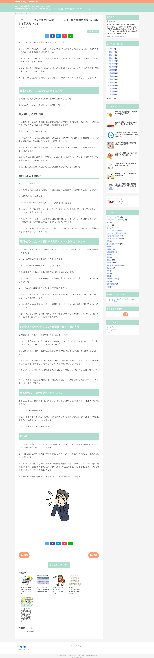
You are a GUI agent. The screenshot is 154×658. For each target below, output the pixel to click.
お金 (108, 222)
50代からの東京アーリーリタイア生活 (32, 6)
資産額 (109, 260)
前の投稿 (93, 555)
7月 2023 (111, 76)
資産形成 (110, 262)
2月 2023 (111, 91)
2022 (111, 98)
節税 (108, 276)
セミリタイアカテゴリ (59, 565)
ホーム (109, 332)
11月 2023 (112, 64)
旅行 (108, 287)
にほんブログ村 (23, 649)
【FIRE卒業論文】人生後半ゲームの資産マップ (126, 144)
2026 (111, 49)
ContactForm (33, 2)
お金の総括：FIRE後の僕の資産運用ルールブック (126, 164)
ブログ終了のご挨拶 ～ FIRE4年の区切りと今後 (126, 113)
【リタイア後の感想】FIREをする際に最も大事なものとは (126, 185)
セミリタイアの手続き (115, 230)
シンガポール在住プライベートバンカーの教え (121, 300)
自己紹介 (110, 268)
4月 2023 (111, 85)
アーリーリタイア (113, 217)
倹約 (108, 246)
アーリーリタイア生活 (115, 220)
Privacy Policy (20, 2)
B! (58, 36)
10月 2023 (112, 67)
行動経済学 (111, 252)
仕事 (108, 257)
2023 (111, 58)
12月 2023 (112, 61)
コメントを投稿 (27, 631)
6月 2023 (111, 79)
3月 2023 (111, 88)
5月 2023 (111, 82)
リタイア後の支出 (113, 236)
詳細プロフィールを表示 (115, 36)
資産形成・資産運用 (114, 265)
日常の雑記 (111, 284)
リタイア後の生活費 (114, 238)
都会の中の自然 (112, 279)
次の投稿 (24, 555)
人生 (108, 273)
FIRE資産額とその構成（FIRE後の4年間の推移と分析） (126, 123)
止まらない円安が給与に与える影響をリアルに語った (126, 154)
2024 (111, 55)
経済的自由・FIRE (113, 244)
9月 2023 (111, 70)
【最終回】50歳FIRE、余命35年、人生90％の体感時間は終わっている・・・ (126, 134)
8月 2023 (111, 73)
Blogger (80, 646)
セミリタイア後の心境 (115, 233)
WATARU (112, 21)
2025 (111, 52)
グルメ (109, 225)
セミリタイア (93, 31)
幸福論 (109, 249)
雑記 (108, 254)
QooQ (80, 657)
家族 (108, 241)
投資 (108, 281)
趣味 (108, 271)
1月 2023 (111, 94)
